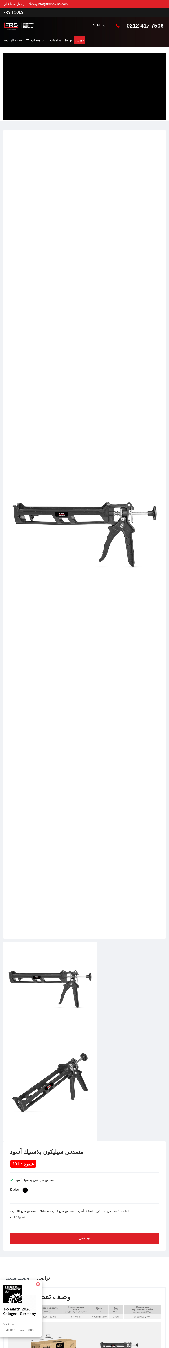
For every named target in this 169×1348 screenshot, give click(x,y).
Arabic (96, 25)
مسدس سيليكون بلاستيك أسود (46, 1151)
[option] (84, 534)
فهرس (79, 40)
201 (12, 1217)
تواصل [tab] (43, 1278)
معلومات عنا (54, 40)
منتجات (35, 40)
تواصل (68, 40)
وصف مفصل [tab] (16, 1278)
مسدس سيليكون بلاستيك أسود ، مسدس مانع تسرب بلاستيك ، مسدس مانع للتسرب (63, 1211)
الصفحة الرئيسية (13, 40)
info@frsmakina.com (53, 4)
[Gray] (25, 1190)
